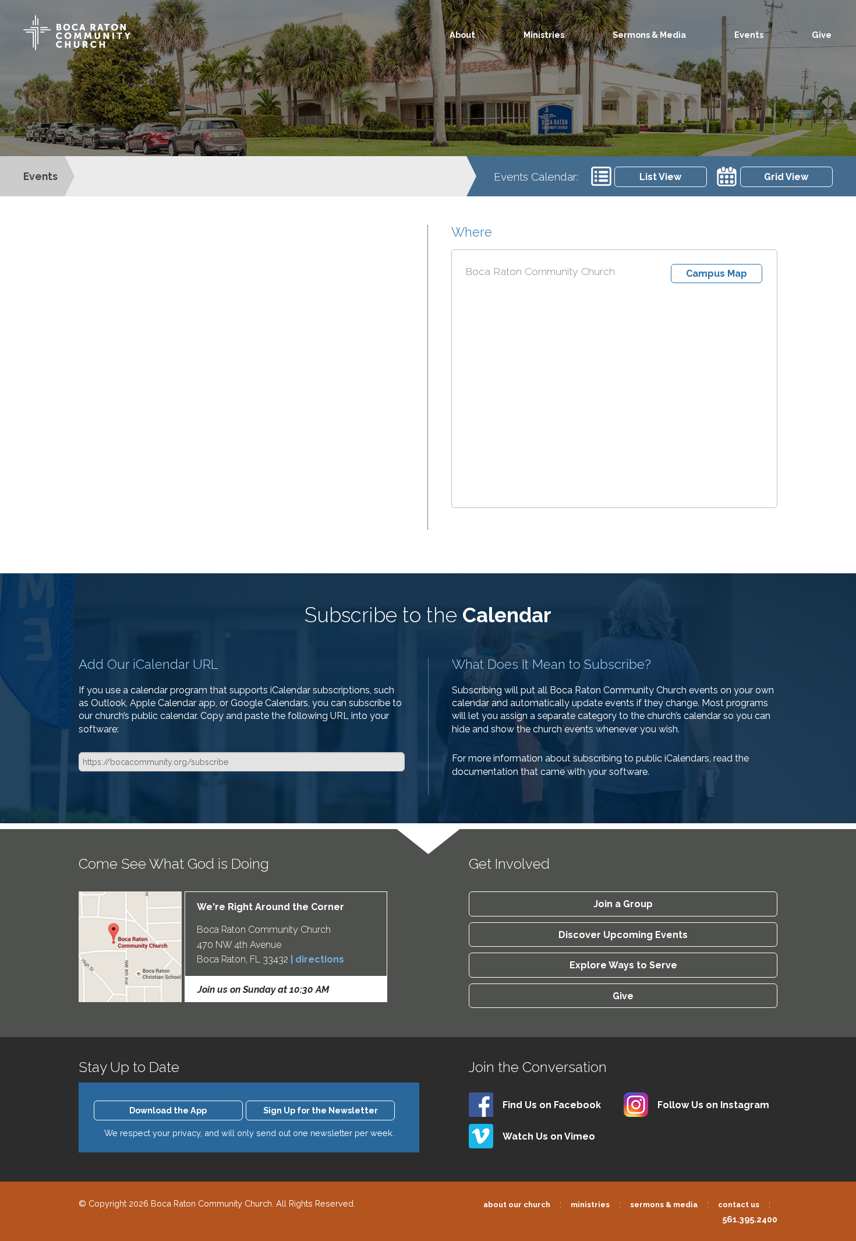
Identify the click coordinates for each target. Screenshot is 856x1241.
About (462, 35)
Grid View (786, 176)
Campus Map (716, 273)
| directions (317, 959)
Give (822, 35)
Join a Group (623, 903)
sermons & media (664, 1204)
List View (660, 176)
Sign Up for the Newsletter (320, 1110)
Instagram (713, 1104)
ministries (590, 1204)
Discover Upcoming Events (623, 934)
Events (748, 35)
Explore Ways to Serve (623, 965)
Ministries (543, 35)
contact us (738, 1204)
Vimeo (549, 1136)
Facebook (552, 1104)
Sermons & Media (649, 35)
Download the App (168, 1110)
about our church (516, 1204)
